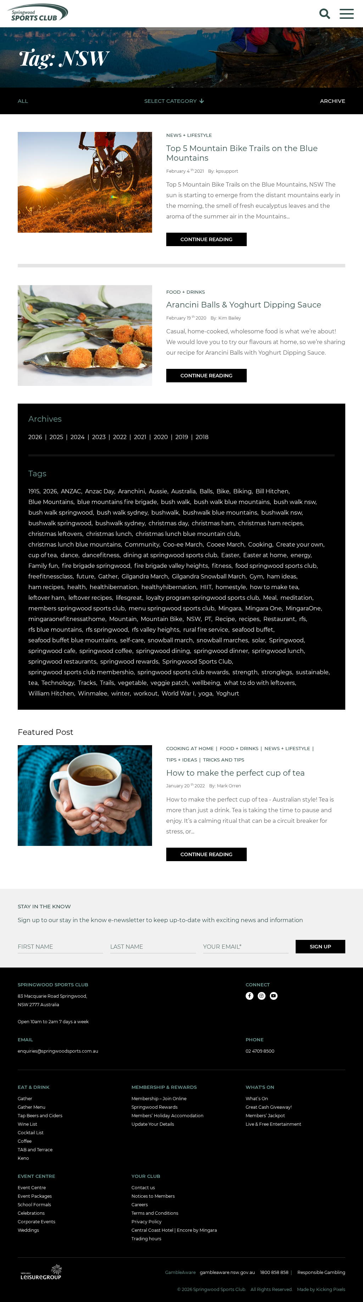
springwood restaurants (62, 661)
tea (33, 683)
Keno (23, 1158)
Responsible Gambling (321, 1272)
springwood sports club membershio (81, 672)
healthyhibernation (168, 587)
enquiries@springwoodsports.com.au (58, 1051)
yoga (205, 693)
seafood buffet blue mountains (72, 640)
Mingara (229, 608)
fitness (221, 566)
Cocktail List (31, 1132)
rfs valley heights (155, 629)
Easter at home (265, 555)
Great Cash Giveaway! (269, 1107)
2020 (161, 437)
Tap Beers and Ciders (40, 1115)
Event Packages (35, 1196)
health (76, 587)
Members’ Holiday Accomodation (167, 1115)
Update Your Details (153, 1124)
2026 (35, 437)
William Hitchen (51, 693)
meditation (296, 597)
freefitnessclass (50, 576)
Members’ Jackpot (265, 1115)
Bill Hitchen (272, 491)
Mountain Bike (162, 619)
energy (301, 555)
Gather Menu (31, 1107)
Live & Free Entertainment (273, 1124)
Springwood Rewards (155, 1107)
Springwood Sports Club (197, 661)
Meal (270, 597)
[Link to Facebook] (249, 996)
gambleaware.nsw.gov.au (227, 1272)
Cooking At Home (190, 748)
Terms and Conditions (155, 1213)
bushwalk (165, 512)
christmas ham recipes (270, 523)
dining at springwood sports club (170, 555)
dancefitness (100, 555)
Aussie (158, 491)
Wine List (27, 1124)
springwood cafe (52, 651)
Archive (332, 101)
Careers (140, 1204)
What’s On (257, 1098)
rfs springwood (107, 629)
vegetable (132, 683)
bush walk (175, 502)
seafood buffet (252, 629)
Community (142, 544)
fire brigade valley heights (171, 566)
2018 (202, 437)
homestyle (231, 587)
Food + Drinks (185, 292)
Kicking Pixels (330, 1289)
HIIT (206, 587)
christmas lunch (109, 534)
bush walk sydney (122, 512)
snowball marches (222, 640)
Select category (170, 101)
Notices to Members (153, 1196)
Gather (108, 576)
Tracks (87, 683)
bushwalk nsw (281, 512)
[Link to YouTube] (274, 996)
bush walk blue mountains (232, 502)
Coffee (25, 1141)
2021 (140, 437)
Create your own (299, 544)
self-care (132, 640)
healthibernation (114, 587)
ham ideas (281, 576)
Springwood (286, 640)
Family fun (43, 566)
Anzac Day (99, 491)
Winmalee (92, 693)
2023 (99, 437)
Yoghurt (227, 693)
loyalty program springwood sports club (202, 597)
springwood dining (163, 651)
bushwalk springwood (59, 523)
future (85, 576)
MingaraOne (303, 608)
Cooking (260, 544)
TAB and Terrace (35, 1149)
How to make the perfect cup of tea (235, 773)
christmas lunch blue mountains (74, 544)
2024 (78, 437)
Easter (230, 555)
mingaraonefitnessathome (66, 619)
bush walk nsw (294, 502)
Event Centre (32, 1187)
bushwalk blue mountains (220, 512)
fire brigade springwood (96, 566)
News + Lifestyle (189, 135)
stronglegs (277, 672)
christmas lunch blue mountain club (187, 534)
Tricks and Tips (223, 760)
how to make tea (274, 587)
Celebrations (31, 1213)
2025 (56, 437)
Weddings (28, 1230)
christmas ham (213, 523)
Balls (206, 491)
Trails (107, 683)
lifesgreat (129, 597)
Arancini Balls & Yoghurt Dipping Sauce (243, 305)
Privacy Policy (147, 1221)
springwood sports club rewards (183, 672)
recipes (249, 619)
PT (208, 619)
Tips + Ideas (181, 760)
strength (245, 672)
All (23, 101)
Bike (223, 491)
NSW (193, 619)
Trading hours (146, 1238)
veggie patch (169, 683)
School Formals (34, 1204)
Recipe (225, 619)
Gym (256, 576)
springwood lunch (278, 651)
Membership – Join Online (159, 1098)
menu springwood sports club (171, 608)
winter (120, 693)
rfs (302, 619)
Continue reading (206, 239)
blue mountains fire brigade (117, 502)
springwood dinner (221, 651)
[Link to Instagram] (262, 996)
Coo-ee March (183, 544)
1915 (33, 491)
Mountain (123, 619)
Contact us (143, 1187)
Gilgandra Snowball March (209, 576)
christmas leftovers (55, 534)
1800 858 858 (274, 1272)
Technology (57, 683)
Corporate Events (36, 1221)
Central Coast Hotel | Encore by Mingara (174, 1230)
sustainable (312, 672)
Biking (242, 491)
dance (69, 555)
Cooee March (225, 544)
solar (258, 640)
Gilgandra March (145, 576)
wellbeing (206, 683)
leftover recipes (90, 597)
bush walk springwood (60, 512)
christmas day (168, 523)
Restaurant (279, 619)
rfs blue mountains (55, 629)
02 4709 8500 (260, 1051)
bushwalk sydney (120, 523)
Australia (183, 491)
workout (146, 693)
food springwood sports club (276, 566)
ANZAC (71, 491)
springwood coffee (105, 651)
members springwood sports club (76, 608)
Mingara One (263, 608)
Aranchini (131, 491)
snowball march (170, 640)
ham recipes (45, 587)
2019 (181, 437)
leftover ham (46, 597)
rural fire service (205, 629)
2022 (120, 437)
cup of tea (42, 555)
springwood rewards (129, 661)
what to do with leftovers (259, 683)
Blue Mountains (50, 502)
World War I (178, 693)
